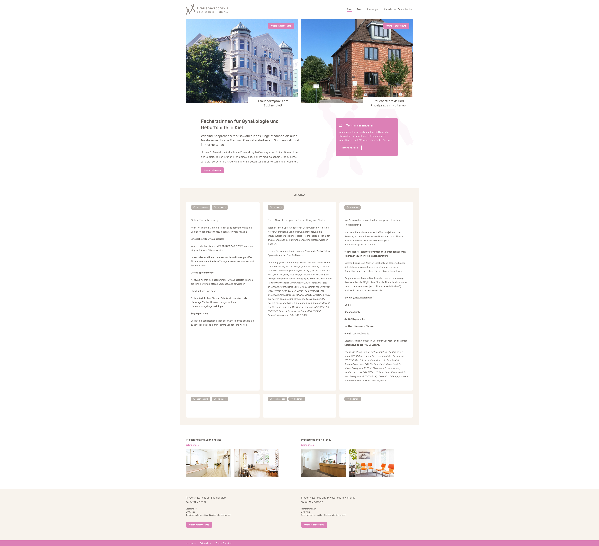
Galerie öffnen (192, 445)
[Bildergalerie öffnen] (208, 463)
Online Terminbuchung (281, 26)
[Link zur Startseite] (208, 9)
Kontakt (243, 231)
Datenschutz (205, 543)
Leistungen (373, 9)
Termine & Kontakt (350, 148)
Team (359, 9)
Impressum (190, 543)
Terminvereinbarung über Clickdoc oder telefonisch (208, 515)
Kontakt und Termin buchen (398, 9)
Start (349, 9)
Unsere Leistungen (212, 170)
